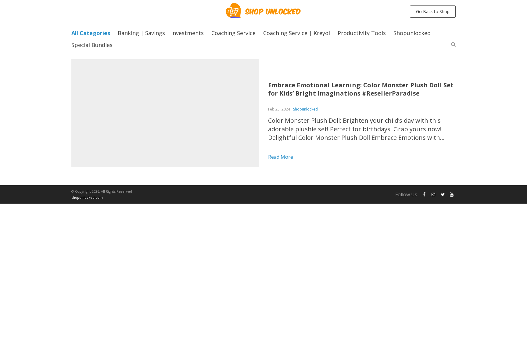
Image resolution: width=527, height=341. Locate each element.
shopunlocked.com (87, 197)
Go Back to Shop (433, 11)
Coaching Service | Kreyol (296, 33)
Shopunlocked (412, 33)
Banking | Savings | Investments (161, 33)
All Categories (90, 33)
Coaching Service (233, 33)
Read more (280, 157)
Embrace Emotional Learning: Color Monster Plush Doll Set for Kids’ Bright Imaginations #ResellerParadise (361, 89)
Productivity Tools (362, 33)
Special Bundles (92, 45)
